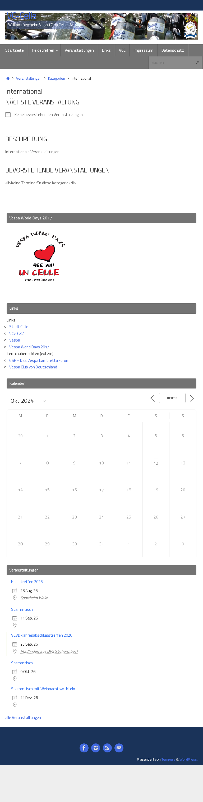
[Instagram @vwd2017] (95, 747)
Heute (172, 398)
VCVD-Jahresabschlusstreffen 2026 (41, 635)
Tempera (168, 759)
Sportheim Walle (34, 598)
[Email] (118, 747)
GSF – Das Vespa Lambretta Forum (39, 360)
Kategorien (56, 78)
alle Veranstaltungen (23, 717)
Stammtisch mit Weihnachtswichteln (43, 689)
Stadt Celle (18, 327)
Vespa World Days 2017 (29, 347)
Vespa (14, 340)
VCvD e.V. (16, 333)
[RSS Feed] (107, 747)
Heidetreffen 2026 (27, 582)
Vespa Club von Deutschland (33, 367)
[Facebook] (84, 747)
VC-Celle (21, 16)
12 (156, 463)
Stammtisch (22, 609)
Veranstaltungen (28, 78)
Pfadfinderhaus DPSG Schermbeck (49, 651)
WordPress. (188, 759)
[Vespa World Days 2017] (40, 292)
